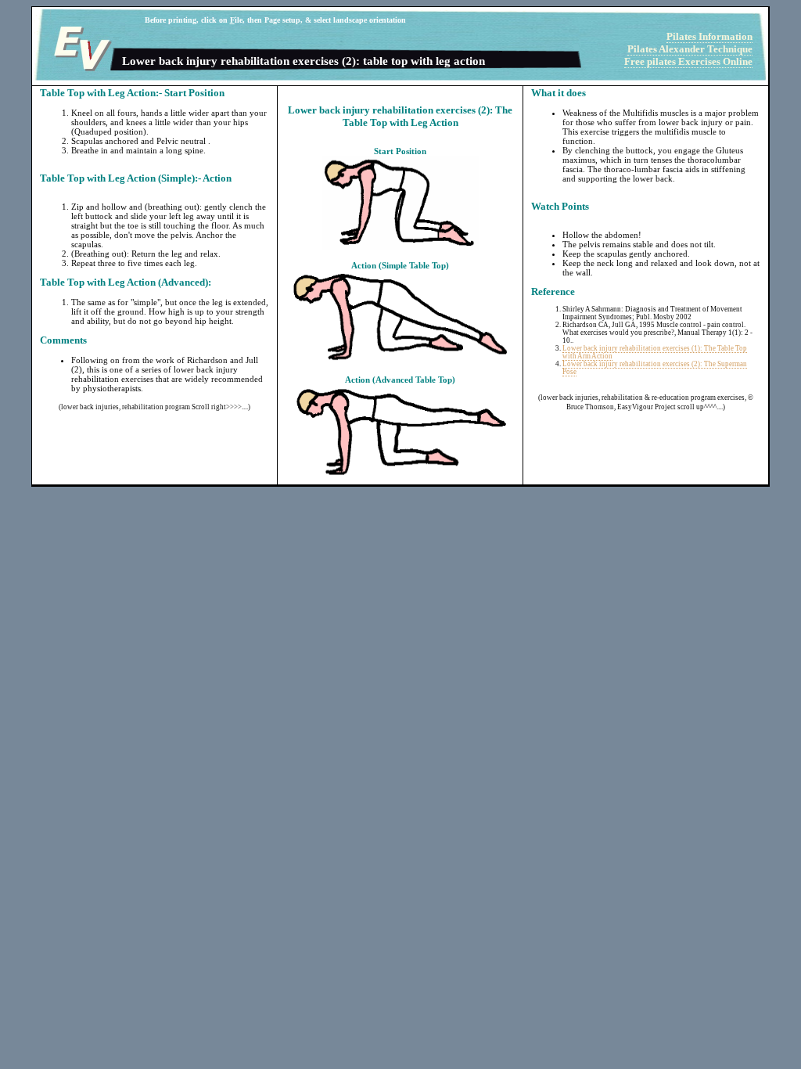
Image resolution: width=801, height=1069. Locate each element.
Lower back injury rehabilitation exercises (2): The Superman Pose (654, 368)
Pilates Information (709, 36)
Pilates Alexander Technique (690, 49)
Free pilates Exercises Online (688, 61)
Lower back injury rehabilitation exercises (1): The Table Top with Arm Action (654, 352)
